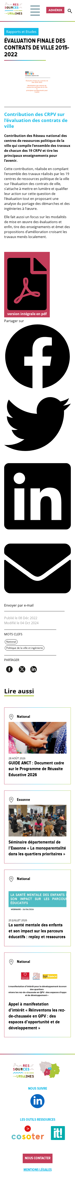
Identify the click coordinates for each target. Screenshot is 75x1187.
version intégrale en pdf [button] (27, 314)
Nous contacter (37, 1158)
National (11, 641)
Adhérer (55, 10)
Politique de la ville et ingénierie (24, 648)
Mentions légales (38, 1170)
